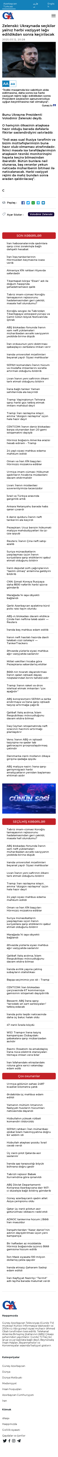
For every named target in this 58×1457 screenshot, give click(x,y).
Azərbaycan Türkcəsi (10, 5)
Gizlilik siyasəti (11, 1429)
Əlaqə (5, 1418)
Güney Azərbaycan (13, 1366)
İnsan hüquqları (12, 1389)
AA (5, 84)
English (51, 5)
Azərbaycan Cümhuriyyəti (18, 1395)
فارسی (35, 5)
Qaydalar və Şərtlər (13, 1435)
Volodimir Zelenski (41, 214)
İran (4, 1400)
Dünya (6, 1371)
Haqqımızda (9, 1424)
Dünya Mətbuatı (12, 1377)
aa (13, 84)
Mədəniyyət (9, 1383)
